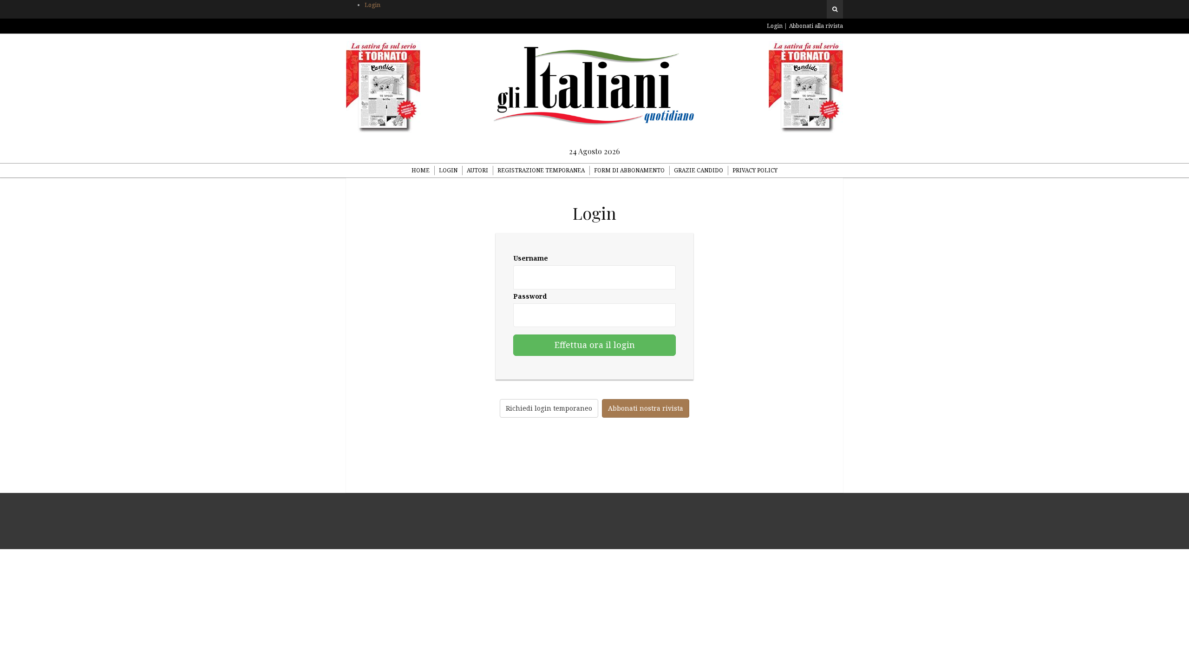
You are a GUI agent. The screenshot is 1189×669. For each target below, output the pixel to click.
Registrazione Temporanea (541, 170)
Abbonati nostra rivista (645, 408)
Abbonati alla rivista (816, 26)
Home (421, 170)
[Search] (835, 9)
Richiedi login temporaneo (549, 408)
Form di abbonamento (629, 170)
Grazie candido (698, 170)
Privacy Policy (754, 170)
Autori (477, 170)
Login (372, 5)
